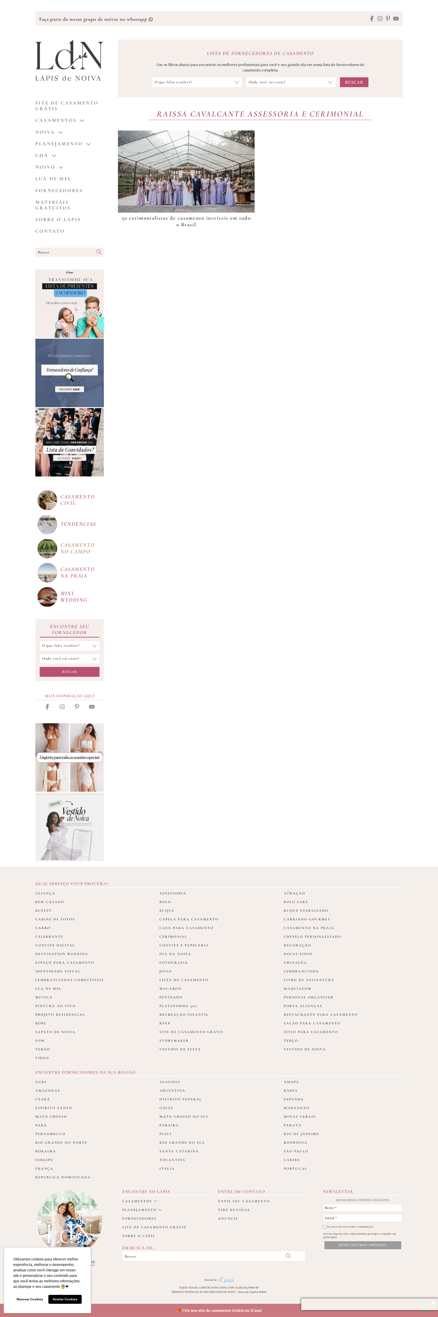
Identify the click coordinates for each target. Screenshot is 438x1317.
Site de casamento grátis (154, 1227)
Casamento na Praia (309, 928)
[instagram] (380, 19)
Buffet (43, 910)
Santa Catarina (179, 1151)
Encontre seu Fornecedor (69, 629)
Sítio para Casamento (311, 1032)
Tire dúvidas (234, 1210)
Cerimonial (173, 936)
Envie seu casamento (244, 1201)
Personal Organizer (309, 997)
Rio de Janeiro (301, 1134)
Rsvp (164, 1023)
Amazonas (47, 1090)
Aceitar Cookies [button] (65, 1299)
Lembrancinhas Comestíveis (69, 980)
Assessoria (172, 893)
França (44, 1168)
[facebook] (372, 19)
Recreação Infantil (184, 1014)
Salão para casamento (312, 1023)
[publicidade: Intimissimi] (69, 757)
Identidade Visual (58, 971)
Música (44, 997)
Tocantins (172, 1160)
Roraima (45, 1151)
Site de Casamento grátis (67, 106)
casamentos (56, 120)
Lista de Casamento (184, 980)
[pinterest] (388, 19)
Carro (42, 928)
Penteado (171, 997)
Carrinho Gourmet (307, 919)
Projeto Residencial (60, 1014)
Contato (50, 231)
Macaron (170, 988)
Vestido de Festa (180, 1049)
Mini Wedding (74, 596)
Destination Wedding (61, 954)
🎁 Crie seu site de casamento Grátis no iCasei (219, 1310)
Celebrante (49, 936)
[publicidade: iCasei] (69, 303)
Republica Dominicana (63, 1177)
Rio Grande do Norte (61, 1142)
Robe (41, 1023)
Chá (42, 155)
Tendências (78, 524)
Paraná (293, 1125)
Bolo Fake (296, 902)
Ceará (42, 1099)
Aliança (45, 893)
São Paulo (296, 1151)
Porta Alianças (303, 1006)
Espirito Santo (53, 1108)
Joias (165, 971)
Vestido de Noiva (305, 1049)
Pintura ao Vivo (55, 1006)
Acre (41, 1082)
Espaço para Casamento (64, 962)
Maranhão (297, 1108)
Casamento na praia (77, 572)
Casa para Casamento (186, 928)
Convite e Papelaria (184, 945)
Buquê (166, 910)
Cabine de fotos (55, 919)
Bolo (165, 902)
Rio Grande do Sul (182, 1142)
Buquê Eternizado (306, 910)
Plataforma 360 (178, 1006)
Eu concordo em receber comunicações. (350, 1227)
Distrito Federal (180, 1099)
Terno (42, 1049)
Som (40, 1041)
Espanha (294, 1099)
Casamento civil (77, 500)
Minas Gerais (300, 1116)
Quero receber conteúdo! (363, 1245)
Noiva (45, 132)
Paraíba (169, 1125)
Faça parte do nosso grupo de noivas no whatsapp (94, 19)
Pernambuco (50, 1134)
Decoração (297, 945)
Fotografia (173, 962)
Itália (167, 1168)
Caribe (292, 1160)
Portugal (295, 1168)
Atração (294, 893)
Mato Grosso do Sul (184, 1116)
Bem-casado (49, 902)
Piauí (165, 1134)
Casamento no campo (77, 548)
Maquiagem (297, 988)
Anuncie (228, 1218)
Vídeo (42, 1058)
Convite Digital (55, 945)
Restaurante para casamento (321, 1014)
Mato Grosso (51, 1116)
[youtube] (396, 19)
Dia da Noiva (175, 954)
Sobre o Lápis (58, 219)
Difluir (263, 1292)
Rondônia (296, 1142)
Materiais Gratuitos (53, 205)
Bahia (291, 1090)
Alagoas (169, 1082)
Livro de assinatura (309, 980)
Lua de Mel (53, 179)
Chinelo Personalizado (313, 936)
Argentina (172, 1090)
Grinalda (295, 962)
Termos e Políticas (184, 1292)
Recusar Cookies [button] (30, 1299)
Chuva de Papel (246, 1292)
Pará (41, 1125)
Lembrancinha (301, 971)
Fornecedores (59, 190)
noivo (45, 167)
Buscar (69, 671)
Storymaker (174, 1041)
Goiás (166, 1108)
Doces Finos (298, 954)
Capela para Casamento (189, 919)
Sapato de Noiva (55, 1032)
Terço (291, 1041)
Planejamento (59, 144)
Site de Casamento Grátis (191, 1032)
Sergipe (44, 1160)
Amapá (291, 1082)
